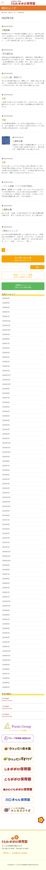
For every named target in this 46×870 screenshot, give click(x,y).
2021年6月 (6, 524)
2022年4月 (6, 479)
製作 (4, 98)
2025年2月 (6, 366)
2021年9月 (6, 511)
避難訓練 (6, 30)
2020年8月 (6, 569)
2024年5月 (6, 407)
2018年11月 (6, 655)
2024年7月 (6, 398)
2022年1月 (6, 493)
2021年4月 (6, 533)
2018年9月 (6, 664)
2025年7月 (6, 343)
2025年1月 (6, 371)
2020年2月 (6, 592)
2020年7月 (6, 574)
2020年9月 (6, 565)
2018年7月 (6, 673)
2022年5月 (6, 475)
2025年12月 (6, 321)
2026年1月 (6, 316)
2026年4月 (6, 303)
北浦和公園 (17, 141)
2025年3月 (6, 361)
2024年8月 (6, 393)
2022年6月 (6, 470)
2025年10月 (6, 330)
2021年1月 (6, 547)
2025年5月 (6, 352)
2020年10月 (6, 560)
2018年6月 (6, 678)
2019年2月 (6, 642)
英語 (4, 120)
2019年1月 (6, 646)
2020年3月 (6, 588)
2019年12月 (6, 601)
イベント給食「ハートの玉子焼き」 (18, 186)
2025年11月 (6, 325)
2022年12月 (6, 443)
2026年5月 (6, 298)
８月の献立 (5, 698)
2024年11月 (6, 380)
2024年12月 (6, 375)
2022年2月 (6, 488)
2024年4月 (6, 411)
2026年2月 (6, 312)
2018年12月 (6, 651)
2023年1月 (6, 438)
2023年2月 (6, 434)
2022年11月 (6, 447)
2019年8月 (6, 615)
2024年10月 (6, 384)
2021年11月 (6, 502)
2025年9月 (6, 334)
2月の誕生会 (7, 54)
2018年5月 (6, 682)
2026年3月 (6, 307)
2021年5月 (6, 529)
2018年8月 (6, 669)
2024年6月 (6, 402)
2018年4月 (6, 687)
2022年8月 (6, 461)
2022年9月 (6, 456)
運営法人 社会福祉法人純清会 (15, 853)
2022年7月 (6, 465)
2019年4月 (6, 633)
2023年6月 (6, 416)
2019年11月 (6, 606)
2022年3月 (6, 484)
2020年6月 (6, 578)
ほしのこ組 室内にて (12, 77)
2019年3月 (6, 637)
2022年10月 (6, 452)
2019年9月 (6, 610)
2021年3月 (6, 538)
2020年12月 (6, 551)
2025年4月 (6, 357)
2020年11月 (6, 556)
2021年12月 (6, 497)
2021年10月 (6, 506)
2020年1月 (6, 597)
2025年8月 (6, 339)
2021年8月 (6, 515)
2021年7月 (6, 520)
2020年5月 (6, 583)
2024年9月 (6, 389)
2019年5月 (6, 628)
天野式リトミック (10, 231)
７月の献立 (5, 706)
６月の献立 (5, 714)
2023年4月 (6, 425)
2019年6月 (6, 624)
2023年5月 (6, 420)
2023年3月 (6, 429)
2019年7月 (6, 619)
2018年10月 (6, 660)
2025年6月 (6, 348)
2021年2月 (6, 542)
